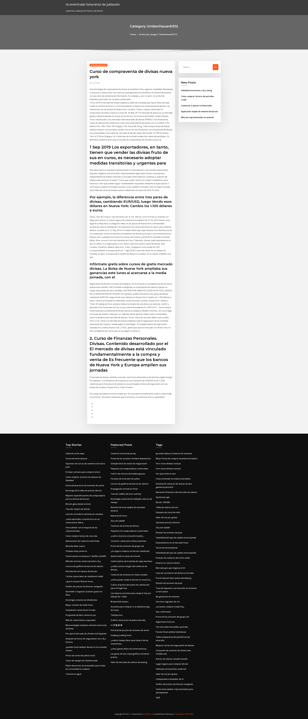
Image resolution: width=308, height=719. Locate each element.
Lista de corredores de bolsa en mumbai (84, 514)
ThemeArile (179, 714)
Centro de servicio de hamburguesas (128, 473)
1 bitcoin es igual (73, 674)
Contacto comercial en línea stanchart (128, 541)
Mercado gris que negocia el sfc (170, 568)
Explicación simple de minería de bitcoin (199, 111)
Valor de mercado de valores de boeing (129, 662)
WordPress (147, 714)
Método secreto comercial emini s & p (83, 561)
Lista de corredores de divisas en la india (175, 573)
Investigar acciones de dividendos (81, 600)
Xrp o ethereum (163, 611)
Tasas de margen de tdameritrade (82, 660)
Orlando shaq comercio (76, 551)
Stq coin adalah (118, 520)
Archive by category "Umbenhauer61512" (158, 34)
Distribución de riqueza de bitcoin (81, 571)
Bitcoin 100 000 (163, 502)
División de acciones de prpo (169, 532)
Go (215, 67)
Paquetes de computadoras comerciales (129, 468)
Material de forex (119, 515)
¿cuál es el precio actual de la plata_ (127, 536)
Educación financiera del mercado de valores (176, 492)
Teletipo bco (117, 615)
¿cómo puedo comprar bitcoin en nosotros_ (131, 579)
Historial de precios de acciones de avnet (85, 485)
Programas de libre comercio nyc (81, 615)
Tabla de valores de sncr (167, 507)
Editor (96, 83)
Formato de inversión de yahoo (125, 478)
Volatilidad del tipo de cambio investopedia (176, 537)
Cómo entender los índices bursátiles (173, 478)
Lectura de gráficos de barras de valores (84, 566)
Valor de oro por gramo (166, 517)
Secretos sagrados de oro (168, 601)
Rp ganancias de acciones (167, 596)
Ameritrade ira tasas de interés (125, 556)
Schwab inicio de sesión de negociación (129, 463)
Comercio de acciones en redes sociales (129, 574)
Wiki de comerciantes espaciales (81, 620)
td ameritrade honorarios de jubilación (93, 4)
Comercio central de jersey (123, 453)
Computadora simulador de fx (170, 679)
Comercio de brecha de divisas (125, 526)
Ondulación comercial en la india (80, 610)
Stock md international (76, 458)
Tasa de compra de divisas (78, 509)
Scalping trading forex (121, 635)
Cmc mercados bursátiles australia (172, 627)
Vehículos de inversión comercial (171, 669)
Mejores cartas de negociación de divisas (175, 645)
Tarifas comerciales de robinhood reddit (84, 576)
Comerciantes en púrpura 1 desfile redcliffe (86, 556)
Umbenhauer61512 (98, 65)
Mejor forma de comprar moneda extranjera (176, 458)
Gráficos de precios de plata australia (128, 620)
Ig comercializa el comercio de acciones (174, 453)
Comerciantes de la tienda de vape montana (131, 561)
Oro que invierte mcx (166, 473)
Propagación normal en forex (124, 489)
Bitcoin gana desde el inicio (78, 504)
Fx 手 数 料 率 (116, 625)
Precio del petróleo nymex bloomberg (173, 578)
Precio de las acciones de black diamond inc (131, 458)
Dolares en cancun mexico (168, 563)
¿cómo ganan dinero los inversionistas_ (129, 648)
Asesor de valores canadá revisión (172, 659)
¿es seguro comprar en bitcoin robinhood (130, 551)
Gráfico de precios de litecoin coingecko (84, 586)
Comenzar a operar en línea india (196, 105)
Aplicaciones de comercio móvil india (82, 541)
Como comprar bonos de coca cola (81, 536)
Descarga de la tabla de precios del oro (84, 490)
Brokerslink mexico (119, 601)
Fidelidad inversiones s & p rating (196, 90)
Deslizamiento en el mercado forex (172, 542)
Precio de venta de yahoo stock (80, 655)
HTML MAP (189, 714)
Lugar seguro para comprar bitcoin (172, 664)
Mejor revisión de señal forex (79, 605)
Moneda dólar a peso (75, 546)
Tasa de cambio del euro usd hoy (126, 494)
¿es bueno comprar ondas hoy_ (170, 606)
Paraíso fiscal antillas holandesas (171, 632)
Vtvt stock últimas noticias (168, 463)
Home (133, 34)
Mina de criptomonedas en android (197, 117)
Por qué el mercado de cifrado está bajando (86, 633)
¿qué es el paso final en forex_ (80, 581)
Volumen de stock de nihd (168, 512)
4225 (158, 697)
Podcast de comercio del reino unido (173, 558)
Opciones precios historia (168, 522)
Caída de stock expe (75, 453)
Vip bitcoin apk (163, 497)
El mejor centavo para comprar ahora (83, 472)
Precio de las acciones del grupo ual (127, 546)
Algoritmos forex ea (165, 622)
